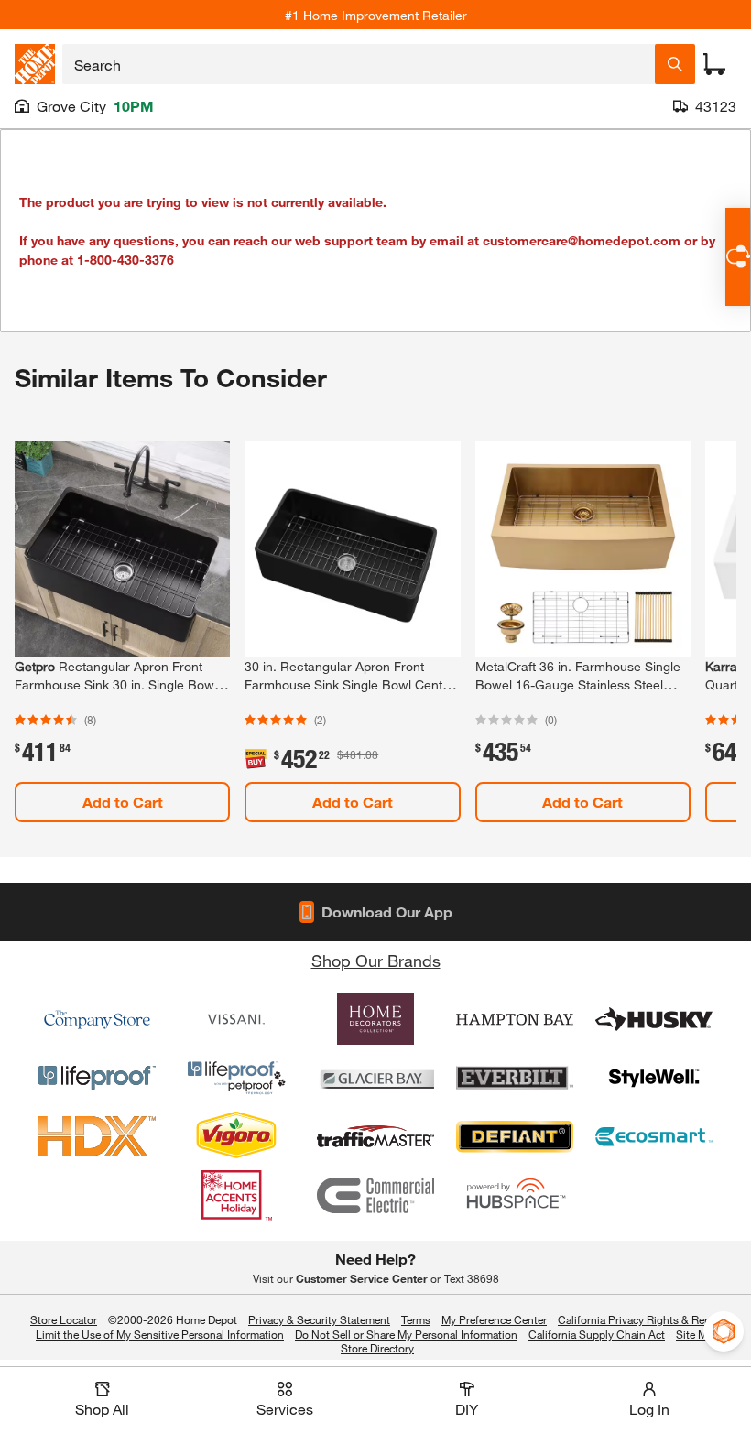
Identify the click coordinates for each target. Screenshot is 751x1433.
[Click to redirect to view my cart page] (714, 64)
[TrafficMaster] (375, 1136)
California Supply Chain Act (596, 1334)
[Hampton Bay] (514, 1019)
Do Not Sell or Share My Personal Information (406, 1334)
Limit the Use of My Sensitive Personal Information (160, 1334)
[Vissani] (236, 1019)
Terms (415, 1319)
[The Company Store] (97, 1019)
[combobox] (358, 64)
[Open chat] (737, 257)
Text (471, 1278)
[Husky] (654, 1019)
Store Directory (377, 1348)
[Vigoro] (236, 1136)
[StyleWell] (654, 1077)
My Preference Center (494, 1319)
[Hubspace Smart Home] (514, 1195)
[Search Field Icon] (675, 64)
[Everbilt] (514, 1077)
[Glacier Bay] (375, 1077)
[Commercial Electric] (375, 1195)
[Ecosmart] (654, 1136)
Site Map (697, 1335)
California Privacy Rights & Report (641, 1319)
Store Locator (63, 1319)
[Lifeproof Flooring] (97, 1077)
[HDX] (97, 1136)
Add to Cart (122, 801)
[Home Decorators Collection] (375, 1019)
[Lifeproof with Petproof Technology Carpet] (236, 1077)
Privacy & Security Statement (319, 1319)
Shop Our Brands (376, 960)
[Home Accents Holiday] (236, 1195)
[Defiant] (514, 1136)
